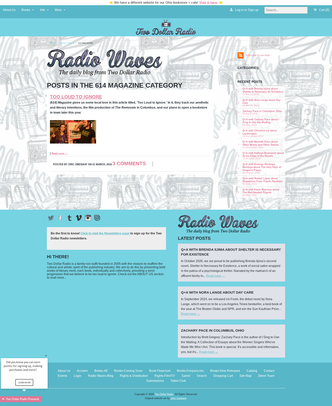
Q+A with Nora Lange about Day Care (261, 103)
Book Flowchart (159, 370)
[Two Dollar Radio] (166, 27)
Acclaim (82, 370)
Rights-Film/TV (164, 375)
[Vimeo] (79, 218)
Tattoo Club (178, 380)
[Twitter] (51, 218)
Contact (269, 370)
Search (202, 375)
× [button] (46, 355)
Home (53, 43)
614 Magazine (85, 43)
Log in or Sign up (246, 10)
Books (26, 10)
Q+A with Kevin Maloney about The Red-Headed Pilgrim (260, 192)
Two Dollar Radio (164, 394)
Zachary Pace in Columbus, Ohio (262, 112)
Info (42, 10)
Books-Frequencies (190, 370)
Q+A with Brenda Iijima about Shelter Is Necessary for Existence (262, 91)
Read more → (59, 153)
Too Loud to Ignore (76, 96)
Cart (323, 10)
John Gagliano (178, 398)
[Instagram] (88, 218)
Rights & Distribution (134, 375)
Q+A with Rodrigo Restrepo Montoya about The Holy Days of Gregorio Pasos (261, 168)
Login (77, 375)
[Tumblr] (69, 218)
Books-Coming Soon (128, 370)
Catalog (252, 370)
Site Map (245, 375)
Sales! (186, 375)
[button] (29, 399)
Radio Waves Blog (100, 375)
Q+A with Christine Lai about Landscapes (259, 133)
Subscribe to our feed (257, 55)
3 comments (129, 163)
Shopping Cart (223, 375)
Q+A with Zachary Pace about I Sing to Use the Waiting (260, 122)
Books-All (101, 370)
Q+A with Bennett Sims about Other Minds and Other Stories (260, 144)
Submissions (155, 380)
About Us (9, 10)
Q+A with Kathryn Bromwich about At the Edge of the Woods (263, 156)
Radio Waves (67, 43)
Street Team (266, 375)
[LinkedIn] (97, 218)
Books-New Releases (225, 370)
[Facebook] (60, 218)
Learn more (24, 382)
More (58, 10)
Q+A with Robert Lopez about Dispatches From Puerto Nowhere (262, 181)
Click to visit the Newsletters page (105, 233)
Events (62, 375)
